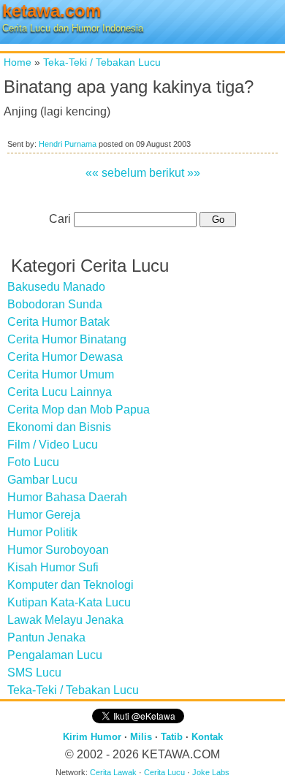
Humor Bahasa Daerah (67, 497)
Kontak (207, 736)
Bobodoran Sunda (54, 304)
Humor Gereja (43, 514)
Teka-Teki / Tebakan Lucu (102, 62)
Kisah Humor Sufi (53, 567)
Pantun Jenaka (46, 637)
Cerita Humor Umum (60, 374)
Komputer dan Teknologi (70, 585)
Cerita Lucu (164, 772)
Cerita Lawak (113, 772)
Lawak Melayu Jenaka (65, 620)
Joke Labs (210, 772)
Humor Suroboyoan (58, 550)
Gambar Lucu (42, 479)
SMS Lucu (34, 672)
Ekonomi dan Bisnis (59, 427)
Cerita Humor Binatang (66, 339)
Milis (141, 736)
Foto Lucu (33, 462)
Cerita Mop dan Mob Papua (78, 409)
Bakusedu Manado (56, 287)
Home (17, 62)
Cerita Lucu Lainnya (59, 392)
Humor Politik (42, 532)
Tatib (172, 736)
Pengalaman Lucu (54, 655)
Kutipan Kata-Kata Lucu (69, 602)
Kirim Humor (92, 736)
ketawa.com (51, 10)
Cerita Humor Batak (58, 322)
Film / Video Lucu (52, 444)
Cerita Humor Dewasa (65, 357)
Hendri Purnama (67, 144)
